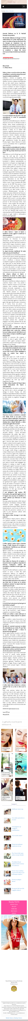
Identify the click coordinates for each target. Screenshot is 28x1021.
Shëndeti (11, 11)
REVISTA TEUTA (14, 904)
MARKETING (14, 909)
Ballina (7, 11)
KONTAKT (14, 913)
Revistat (14, 906)
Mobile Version (9, 1018)
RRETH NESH (14, 911)
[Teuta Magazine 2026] (14, 932)
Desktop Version (18, 1018)
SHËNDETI (14, 804)
